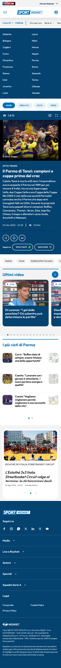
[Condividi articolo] (6, 238)
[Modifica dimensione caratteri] (22, 238)
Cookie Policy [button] (37, 605)
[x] (25, 528)
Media (6, 540)
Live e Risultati (11, 551)
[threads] (40, 528)
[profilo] (56, 12)
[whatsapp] (18, 528)
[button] (30, 12)
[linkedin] (32, 528)
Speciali (7, 573)
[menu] (5, 12)
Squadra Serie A (12, 584)
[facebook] (4, 528)
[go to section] (55, 274)
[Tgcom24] (9, 3)
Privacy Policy (9, 610)
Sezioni (7, 562)
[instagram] (11, 528)
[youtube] (47, 528)
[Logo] (30, 12)
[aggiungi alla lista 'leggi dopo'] (14, 238)
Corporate (8, 605)
